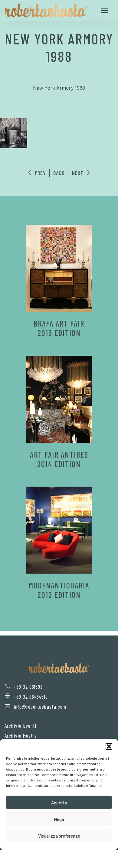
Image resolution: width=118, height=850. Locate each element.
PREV (39, 172)
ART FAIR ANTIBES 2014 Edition (59, 459)
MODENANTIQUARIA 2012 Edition (59, 590)
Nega (59, 819)
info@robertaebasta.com (40, 706)
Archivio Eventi (20, 725)
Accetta (59, 802)
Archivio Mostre (21, 735)
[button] (109, 746)
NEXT (78, 172)
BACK (58, 172)
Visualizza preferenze (59, 836)
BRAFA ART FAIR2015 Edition (59, 328)
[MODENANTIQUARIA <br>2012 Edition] (59, 530)
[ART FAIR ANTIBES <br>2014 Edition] (59, 399)
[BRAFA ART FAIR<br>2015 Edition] (59, 268)
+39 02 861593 (28, 686)
